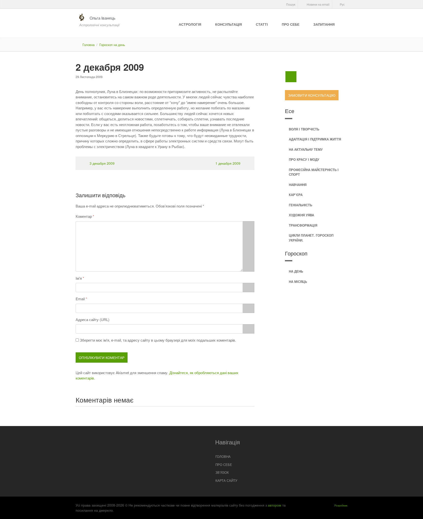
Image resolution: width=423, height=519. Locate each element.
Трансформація (303, 225)
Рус (342, 4)
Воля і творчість (304, 129)
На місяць (298, 281)
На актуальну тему (306, 149)
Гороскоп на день (112, 44)
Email (80, 298)
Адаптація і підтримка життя (315, 139)
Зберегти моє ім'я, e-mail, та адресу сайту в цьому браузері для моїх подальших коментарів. (158, 340)
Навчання (297, 184)
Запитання (324, 24)
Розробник (340, 505)
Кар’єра (296, 194)
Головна (88, 44)
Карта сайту (226, 480)
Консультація (228, 24)
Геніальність (300, 205)
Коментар (84, 216)
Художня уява (301, 215)
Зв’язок (222, 472)
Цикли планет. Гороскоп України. (311, 237)
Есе (289, 111)
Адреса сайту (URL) (92, 319)
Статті (262, 24)
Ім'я (79, 278)
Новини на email (317, 4)
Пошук (290, 4)
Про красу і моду (304, 159)
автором (274, 505)
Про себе (290, 24)
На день (296, 271)
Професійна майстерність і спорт (314, 172)
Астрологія (190, 24)
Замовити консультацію (311, 95)
